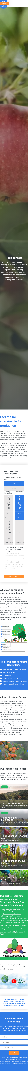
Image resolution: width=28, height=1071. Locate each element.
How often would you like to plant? (13, 478)
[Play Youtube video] (14, 981)
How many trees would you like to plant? (13, 492)
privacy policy (17, 1065)
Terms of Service (15, 1059)
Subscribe (13, 1053)
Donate (4, 3)
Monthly (14, 488)
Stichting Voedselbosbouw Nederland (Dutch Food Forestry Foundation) (10, 916)
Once (14, 483)
